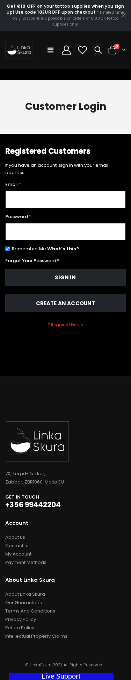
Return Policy (19, 627)
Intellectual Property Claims (36, 636)
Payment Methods (25, 562)
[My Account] (66, 50)
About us (15, 537)
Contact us (17, 545)
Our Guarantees (23, 602)
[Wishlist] (82, 50)
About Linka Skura (25, 594)
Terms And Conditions (30, 611)
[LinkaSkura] (19, 50)
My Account (18, 554)
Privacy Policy (20, 619)
